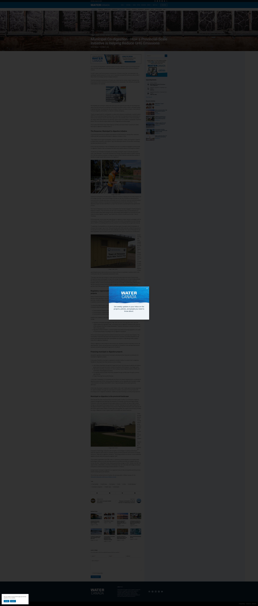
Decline (13, 601)
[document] (129, 303)
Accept (6, 601)
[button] (147, 288)
